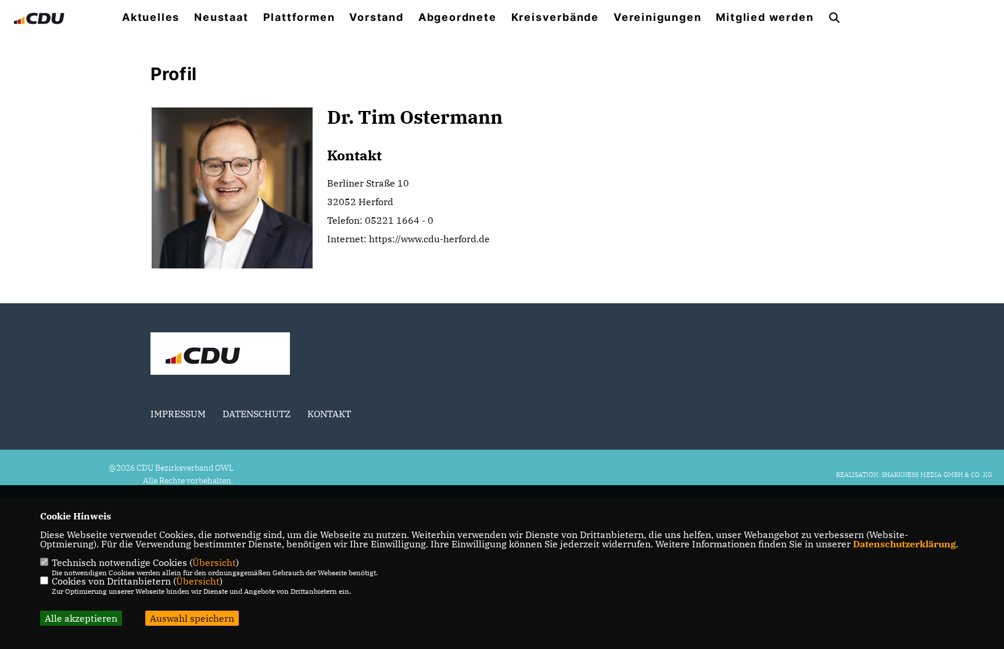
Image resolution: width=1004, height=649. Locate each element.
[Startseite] (220, 355)
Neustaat (221, 17)
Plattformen (299, 17)
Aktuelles (151, 17)
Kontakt (329, 413)
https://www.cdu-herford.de (429, 239)
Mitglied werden (764, 17)
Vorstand (376, 17)
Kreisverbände (555, 17)
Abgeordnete (457, 17)
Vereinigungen (657, 17)
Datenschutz (257, 413)
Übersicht (214, 562)
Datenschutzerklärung (904, 544)
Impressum (178, 413)
